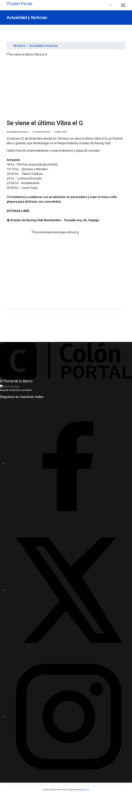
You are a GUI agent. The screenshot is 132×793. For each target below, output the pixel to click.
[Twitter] (110, 5)
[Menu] (123, 5)
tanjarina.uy (83, 790)
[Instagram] (116, 5)
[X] (69, 590)
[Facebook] (104, 5)
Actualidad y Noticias (17, 131)
